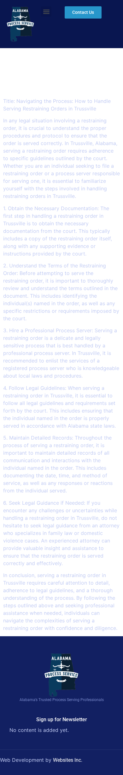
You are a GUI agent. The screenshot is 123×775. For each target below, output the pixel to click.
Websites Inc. (67, 760)
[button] (46, 11)
